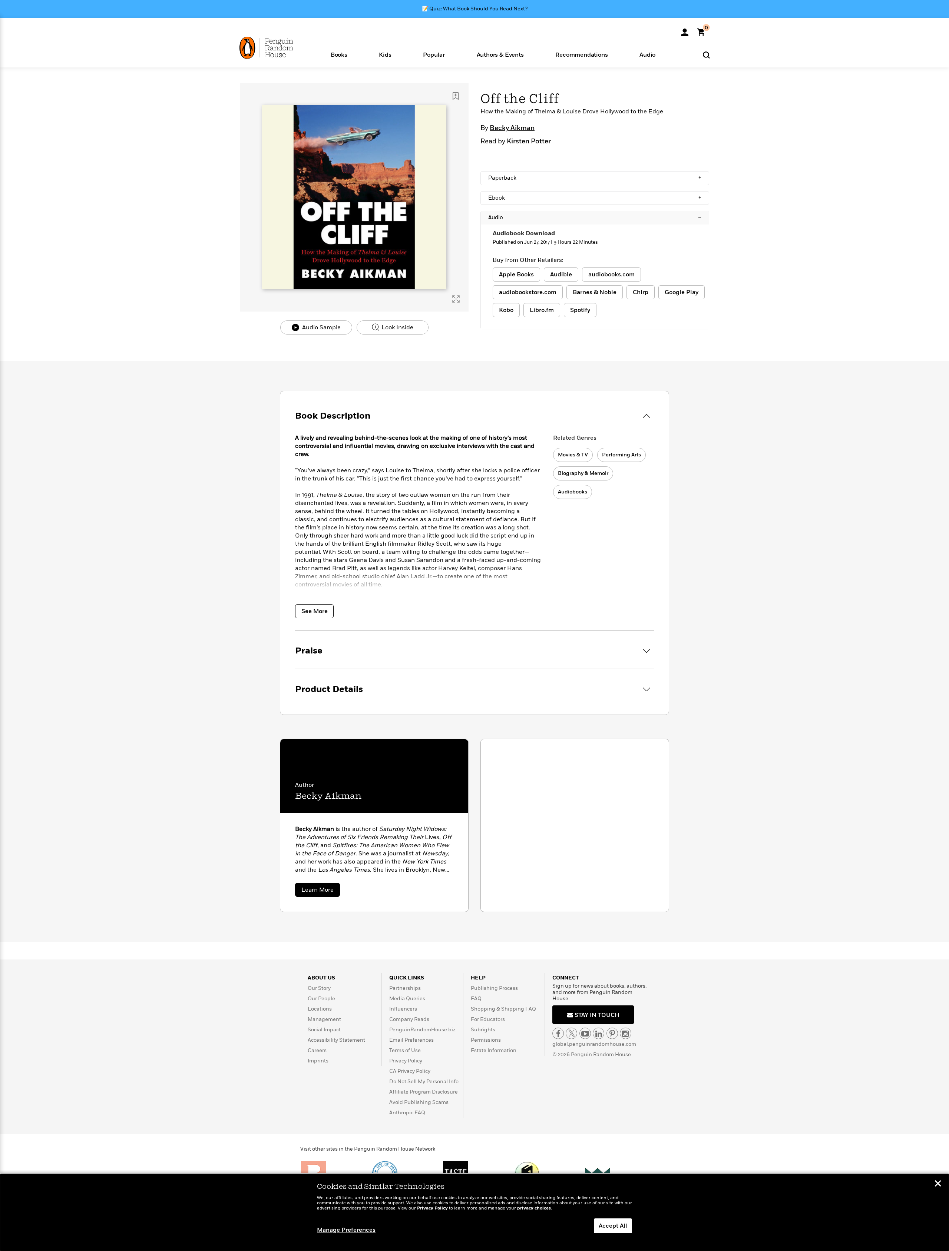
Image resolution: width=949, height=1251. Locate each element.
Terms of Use (405, 1050)
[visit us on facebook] (558, 1033)
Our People (321, 998)
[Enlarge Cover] (456, 299)
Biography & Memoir (583, 473)
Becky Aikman (512, 128)
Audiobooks (572, 491)
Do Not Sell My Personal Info (424, 1081)
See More (314, 611)
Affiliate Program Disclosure (423, 1091)
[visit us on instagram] (625, 1033)
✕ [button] (937, 1184)
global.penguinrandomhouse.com (594, 1044)
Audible (561, 274)
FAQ (476, 998)
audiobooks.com (611, 274)
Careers (317, 1050)
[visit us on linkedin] (598, 1033)
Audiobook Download (524, 233)
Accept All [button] (613, 1226)
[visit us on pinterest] (612, 1033)
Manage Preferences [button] (346, 1230)
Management (324, 1019)
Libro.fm (542, 310)
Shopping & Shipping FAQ (503, 1008)
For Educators (488, 1019)
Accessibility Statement (336, 1040)
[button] (339, 54)
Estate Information (493, 1050)
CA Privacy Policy (409, 1071)
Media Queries (407, 998)
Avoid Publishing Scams (419, 1102)
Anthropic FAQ (407, 1112)
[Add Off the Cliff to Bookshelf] (456, 96)
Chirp (640, 292)
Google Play (681, 292)
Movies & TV (573, 454)
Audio (594, 217)
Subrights (483, 1029)
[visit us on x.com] (571, 1033)
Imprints (318, 1060)
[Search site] (706, 54)
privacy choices (534, 1208)
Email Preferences (411, 1040)
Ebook (594, 198)
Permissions (486, 1040)
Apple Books (516, 274)
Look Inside (396, 327)
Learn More (320, 891)
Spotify (580, 310)
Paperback (594, 178)
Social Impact (324, 1029)
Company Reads (409, 1019)
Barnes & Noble (594, 292)
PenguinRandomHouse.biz (422, 1029)
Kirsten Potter (529, 141)
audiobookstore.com (527, 292)
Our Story (319, 988)
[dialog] (474, 1212)
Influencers (403, 1008)
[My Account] (684, 29)
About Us (321, 977)
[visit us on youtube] (585, 1033)
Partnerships (405, 988)
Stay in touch (596, 1015)
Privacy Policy (405, 1060)
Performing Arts (621, 454)
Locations (320, 1008)
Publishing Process (494, 988)
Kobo (506, 310)
